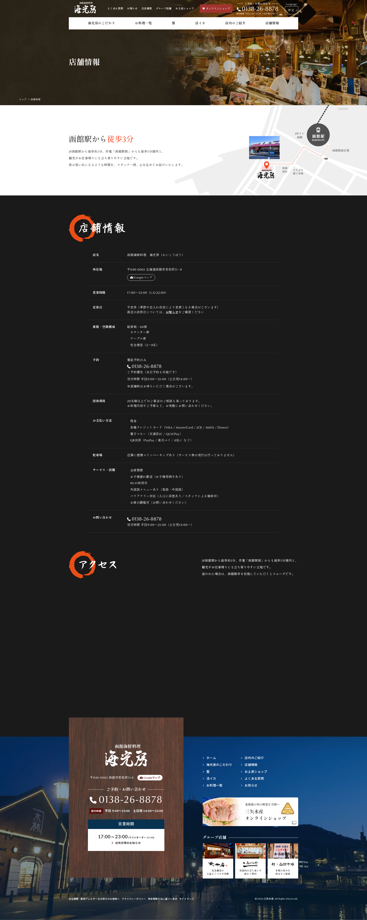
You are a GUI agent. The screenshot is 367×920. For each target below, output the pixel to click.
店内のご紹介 (235, 23)
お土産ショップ (184, 8)
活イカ (200, 23)
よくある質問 (115, 8)
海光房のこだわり (101, 23)
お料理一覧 (143, 23)
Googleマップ (143, 277)
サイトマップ (186, 898)
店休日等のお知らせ (128, 842)
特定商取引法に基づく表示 (162, 898)
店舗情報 (272, 23)
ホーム (211, 758)
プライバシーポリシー (134, 898)
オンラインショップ (218, 8)
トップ (22, 99)
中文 (291, 10)
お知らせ (132, 8)
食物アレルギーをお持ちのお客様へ (100, 898)
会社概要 (146, 8)
